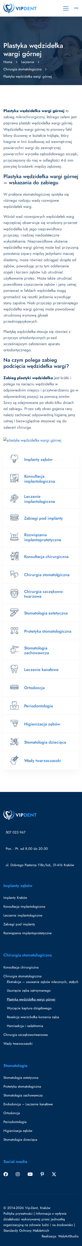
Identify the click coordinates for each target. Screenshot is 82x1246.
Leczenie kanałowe (41, 670)
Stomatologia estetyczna (46, 613)
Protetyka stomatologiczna (47, 631)
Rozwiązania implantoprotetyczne (42, 537)
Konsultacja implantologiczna (39, 478)
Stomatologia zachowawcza (36, 650)
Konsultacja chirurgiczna (46, 557)
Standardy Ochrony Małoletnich (26, 1230)
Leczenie (27, 61)
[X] (54, 1174)
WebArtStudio (68, 1236)
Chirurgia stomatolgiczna (46, 575)
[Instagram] (18, 1174)
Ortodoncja (34, 688)
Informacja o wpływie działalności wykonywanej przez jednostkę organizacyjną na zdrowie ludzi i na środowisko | (39, 1219)
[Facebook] (5, 1174)
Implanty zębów (38, 459)
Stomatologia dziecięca (45, 742)
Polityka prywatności (18, 1213)
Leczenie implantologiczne (39, 499)
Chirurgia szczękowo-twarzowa (43, 594)
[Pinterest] (42, 1174)
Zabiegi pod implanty (43, 518)
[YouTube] (30, 1174)
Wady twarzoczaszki (42, 761)
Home (7, 61)
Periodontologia (38, 706)
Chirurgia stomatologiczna (22, 69)
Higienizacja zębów (42, 724)
